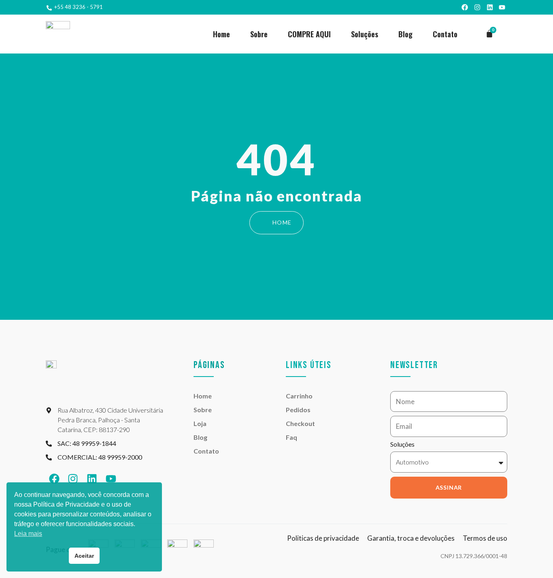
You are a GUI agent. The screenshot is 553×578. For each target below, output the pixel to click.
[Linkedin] (490, 7)
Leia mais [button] (28, 533)
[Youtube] (502, 7)
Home (221, 34)
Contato (445, 34)
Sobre (259, 34)
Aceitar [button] (84, 555)
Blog (405, 34)
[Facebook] (465, 7)
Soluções (364, 34)
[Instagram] (477, 7)
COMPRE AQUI (309, 34)
